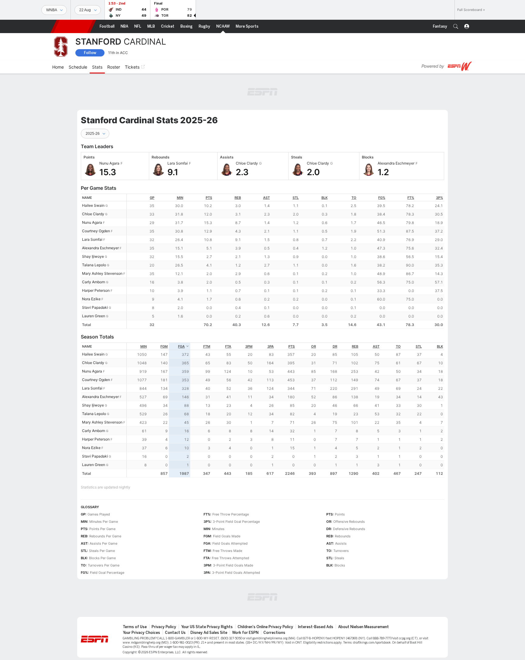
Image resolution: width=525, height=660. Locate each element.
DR (335, 346)
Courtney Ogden (96, 231)
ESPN (73, 26)
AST (266, 198)
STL (296, 198)
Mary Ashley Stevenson (102, 273)
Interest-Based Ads (315, 627)
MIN (180, 198)
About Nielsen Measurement (363, 627)
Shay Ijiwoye (93, 256)
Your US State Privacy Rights (207, 627)
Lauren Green (93, 316)
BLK (324, 198)
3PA (270, 346)
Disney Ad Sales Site (208, 633)
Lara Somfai (92, 239)
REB (238, 198)
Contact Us (175, 633)
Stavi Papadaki (95, 307)
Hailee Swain (93, 205)
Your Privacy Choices (141, 633)
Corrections (274, 633)
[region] (285, 261)
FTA (228, 346)
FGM (164, 346)
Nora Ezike (91, 299)
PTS (209, 198)
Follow (90, 52)
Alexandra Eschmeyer (100, 248)
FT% (410, 198)
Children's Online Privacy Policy (265, 627)
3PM (248, 346)
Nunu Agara (92, 222)
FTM (206, 346)
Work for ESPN (245, 633)
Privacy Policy (164, 627)
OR (313, 346)
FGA (181, 346)
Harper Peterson (96, 290)
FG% (381, 198)
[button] (455, 26)
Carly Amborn (93, 282)
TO (354, 198)
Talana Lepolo (94, 265)
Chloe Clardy (93, 214)
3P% (439, 198)
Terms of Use (135, 627)
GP (152, 198)
